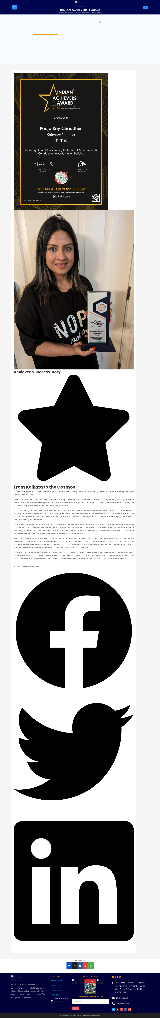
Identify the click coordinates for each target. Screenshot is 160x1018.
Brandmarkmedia (95, 1015)
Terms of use (57, 985)
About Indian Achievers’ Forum (27, 566)
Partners (55, 995)
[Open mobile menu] (14, 7)
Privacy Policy (57, 980)
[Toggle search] (145, 7)
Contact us (56, 990)
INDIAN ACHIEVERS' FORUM (80, 10)
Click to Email (122, 998)
